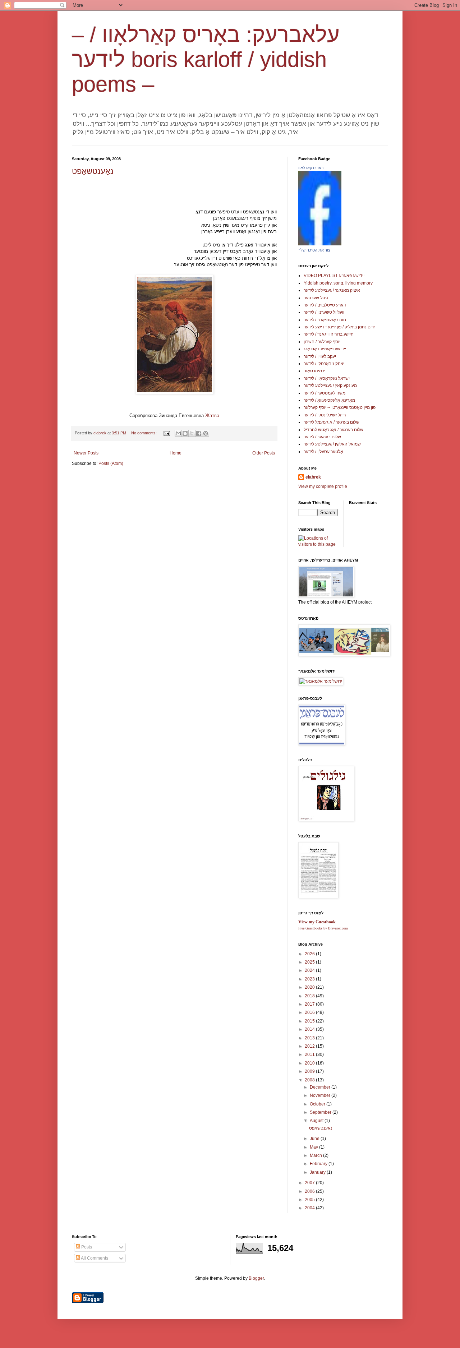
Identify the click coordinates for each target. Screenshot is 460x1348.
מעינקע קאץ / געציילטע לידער (330, 385)
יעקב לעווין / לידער (320, 356)
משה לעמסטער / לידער (324, 393)
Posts (86, 1247)
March (316, 1155)
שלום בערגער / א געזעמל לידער (331, 422)
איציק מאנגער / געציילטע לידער (332, 290)
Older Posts (263, 453)
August (317, 1120)
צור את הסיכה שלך (314, 250)
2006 (310, 1191)
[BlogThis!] (185, 433)
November (320, 1095)
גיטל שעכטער (316, 297)
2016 (310, 1012)
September (321, 1112)
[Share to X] (192, 433)
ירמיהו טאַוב (314, 370)
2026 (310, 953)
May (314, 1147)
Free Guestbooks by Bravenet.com (323, 928)
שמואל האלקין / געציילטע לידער (332, 444)
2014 (310, 1029)
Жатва (212, 415)
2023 (310, 979)
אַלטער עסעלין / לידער (323, 451)
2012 (310, 1046)
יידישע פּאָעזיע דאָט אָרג (325, 348)
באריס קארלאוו (311, 168)
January (318, 1172)
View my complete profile (322, 486)
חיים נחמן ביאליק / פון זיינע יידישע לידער (340, 326)
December (320, 1087)
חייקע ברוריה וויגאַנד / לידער (329, 334)
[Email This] (178, 433)
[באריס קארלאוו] (319, 243)
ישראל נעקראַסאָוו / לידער (327, 378)
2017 (310, 1004)
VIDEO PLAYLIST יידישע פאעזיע (334, 275)
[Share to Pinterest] (205, 433)
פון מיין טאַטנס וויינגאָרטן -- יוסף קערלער (340, 407)
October (318, 1104)
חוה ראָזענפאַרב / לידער (325, 319)
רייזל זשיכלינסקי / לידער (325, 414)
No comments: (144, 433)
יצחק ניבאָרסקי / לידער (324, 363)
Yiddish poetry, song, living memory (338, 283)
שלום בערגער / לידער (322, 436)
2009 (310, 1071)
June (315, 1138)
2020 (310, 987)
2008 (310, 1079)
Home (175, 453)
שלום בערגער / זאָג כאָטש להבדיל (333, 429)
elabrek (313, 477)
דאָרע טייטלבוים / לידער (325, 305)
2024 (310, 970)
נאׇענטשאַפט (93, 171)
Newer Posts (86, 453)
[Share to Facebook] (198, 433)
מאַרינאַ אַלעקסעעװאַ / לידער (329, 400)
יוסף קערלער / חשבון (322, 341)
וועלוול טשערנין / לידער (324, 312)
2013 (310, 1037)
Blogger (256, 1278)
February (319, 1163)
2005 (310, 1199)
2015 (310, 1021)
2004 (310, 1207)
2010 (310, 1063)
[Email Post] (166, 433)
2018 (310, 995)
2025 (310, 962)
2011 (310, 1054)
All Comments (94, 1258)
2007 (310, 1182)
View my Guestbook (317, 921)
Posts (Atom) (110, 463)
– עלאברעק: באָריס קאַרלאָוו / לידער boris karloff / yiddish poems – (206, 59)
